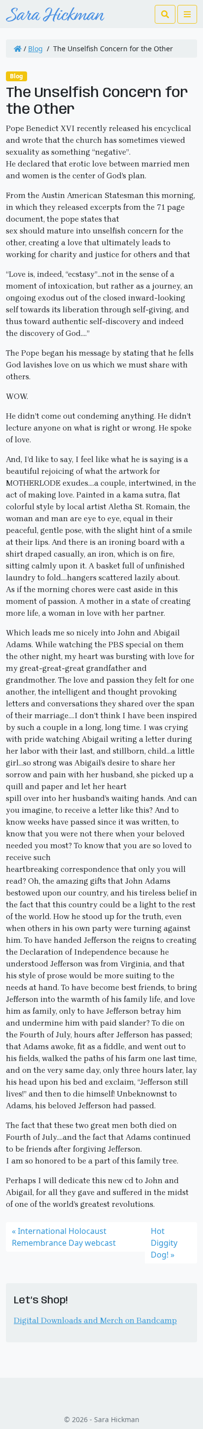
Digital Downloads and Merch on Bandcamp (95, 1320)
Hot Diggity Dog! (164, 1243)
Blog (35, 48)
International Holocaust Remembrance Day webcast (64, 1237)
